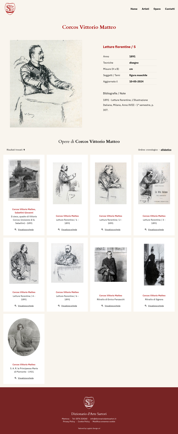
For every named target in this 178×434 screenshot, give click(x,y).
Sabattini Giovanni (24, 212)
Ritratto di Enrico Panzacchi (111, 299)
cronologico (152, 149)
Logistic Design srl (93, 428)
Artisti (145, 8)
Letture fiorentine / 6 (67, 296)
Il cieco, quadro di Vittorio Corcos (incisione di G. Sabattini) (24, 220)
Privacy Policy (69, 421)
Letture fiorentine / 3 (154, 219)
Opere (157, 8)
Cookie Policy (84, 421)
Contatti (170, 8)
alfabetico (166, 149)
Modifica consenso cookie (104, 421)
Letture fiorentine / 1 (67, 219)
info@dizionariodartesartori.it (103, 418)
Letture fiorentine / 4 (23, 296)
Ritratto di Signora (154, 299)
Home (134, 8)
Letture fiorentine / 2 (110, 219)
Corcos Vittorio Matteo (89, 27)
